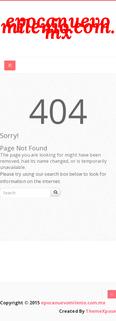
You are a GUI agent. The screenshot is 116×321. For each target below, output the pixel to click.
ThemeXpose (101, 311)
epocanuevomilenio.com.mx (58, 26)
